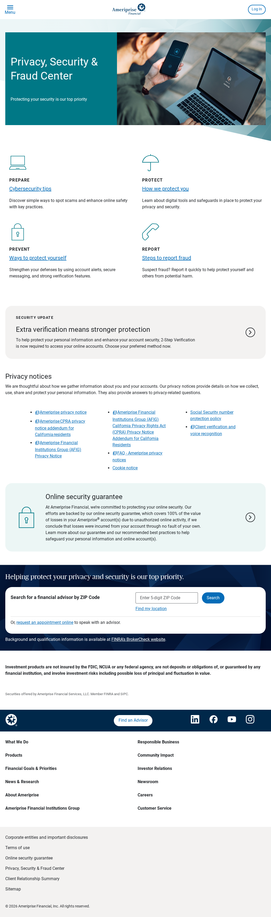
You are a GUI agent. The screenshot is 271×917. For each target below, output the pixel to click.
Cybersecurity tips (30, 189)
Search (213, 597)
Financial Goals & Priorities (31, 768)
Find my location (151, 608)
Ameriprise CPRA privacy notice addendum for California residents (60, 428)
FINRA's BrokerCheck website (138, 639)
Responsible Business (158, 741)
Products (13, 755)
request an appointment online (44, 622)
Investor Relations (155, 768)
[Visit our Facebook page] (213, 720)
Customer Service (154, 808)
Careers (145, 794)
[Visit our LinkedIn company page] (194, 720)
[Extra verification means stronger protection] (135, 332)
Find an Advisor (133, 720)
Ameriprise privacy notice (63, 412)
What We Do (16, 741)
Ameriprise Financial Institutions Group (42, 808)
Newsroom (148, 781)
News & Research (22, 781)
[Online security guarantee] (135, 517)
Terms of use (17, 847)
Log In (257, 9)
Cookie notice (125, 467)
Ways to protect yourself (37, 258)
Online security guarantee (29, 858)
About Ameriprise (22, 794)
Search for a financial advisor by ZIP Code (55, 597)
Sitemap (13, 889)
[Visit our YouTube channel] (231, 720)
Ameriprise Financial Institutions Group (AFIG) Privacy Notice (58, 449)
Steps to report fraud (166, 258)
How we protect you (165, 189)
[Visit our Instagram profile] (249, 720)
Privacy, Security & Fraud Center (34, 868)
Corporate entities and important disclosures (46, 837)
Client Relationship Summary (32, 878)
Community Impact (156, 755)
